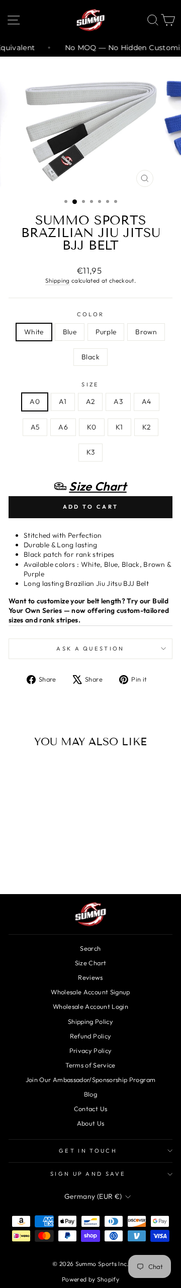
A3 (118, 401)
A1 (63, 401)
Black (90, 356)
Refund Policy (91, 1036)
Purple (106, 331)
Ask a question (90, 648)
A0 (35, 401)
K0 (92, 427)
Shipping (57, 280)
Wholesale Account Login (90, 1006)
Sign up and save (88, 1173)
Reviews (90, 977)
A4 (146, 401)
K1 (119, 427)
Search (90, 948)
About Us (91, 1123)
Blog (90, 1094)
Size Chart (90, 963)
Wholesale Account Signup (90, 992)
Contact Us (90, 1109)
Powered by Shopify (90, 1279)
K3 (90, 452)
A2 (90, 401)
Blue (69, 331)
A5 (35, 427)
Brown (146, 331)
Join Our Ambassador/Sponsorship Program (90, 1080)
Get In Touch (88, 1150)
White (34, 331)
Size (90, 384)
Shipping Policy (90, 1021)
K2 (146, 427)
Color (91, 314)
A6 (63, 427)
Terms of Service (90, 1065)
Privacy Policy (90, 1050)
